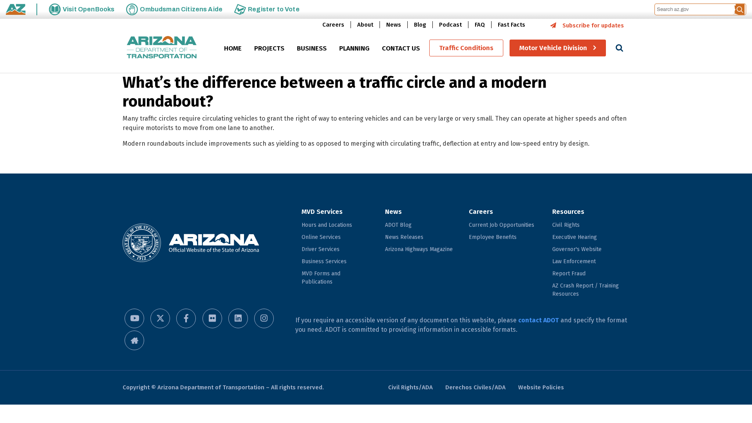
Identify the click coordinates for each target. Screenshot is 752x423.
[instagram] (264, 318)
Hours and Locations (327, 225)
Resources (568, 212)
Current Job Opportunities (501, 225)
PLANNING (354, 48)
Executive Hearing (574, 237)
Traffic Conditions (466, 48)
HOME (233, 48)
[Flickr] (212, 318)
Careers (333, 24)
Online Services (321, 237)
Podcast (450, 24)
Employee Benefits (493, 237)
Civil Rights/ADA (410, 387)
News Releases (404, 237)
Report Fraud (569, 273)
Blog (420, 24)
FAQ (480, 24)
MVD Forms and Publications (321, 277)
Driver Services (321, 249)
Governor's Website (577, 249)
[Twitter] (160, 318)
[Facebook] (186, 318)
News (393, 24)
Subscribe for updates (593, 25)
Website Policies (541, 387)
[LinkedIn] (238, 318)
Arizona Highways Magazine (419, 249)
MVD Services (322, 212)
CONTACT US (401, 48)
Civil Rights (566, 225)
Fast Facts (511, 24)
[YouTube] (134, 318)
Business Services (324, 261)
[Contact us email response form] (134, 340)
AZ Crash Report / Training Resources (585, 289)
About (365, 24)
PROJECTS (269, 48)
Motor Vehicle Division (553, 48)
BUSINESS (312, 48)
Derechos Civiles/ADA (475, 387)
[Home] (162, 48)
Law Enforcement (574, 261)
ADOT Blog (398, 225)
